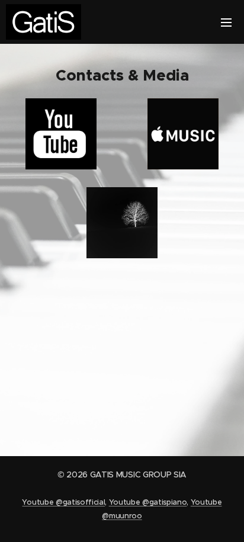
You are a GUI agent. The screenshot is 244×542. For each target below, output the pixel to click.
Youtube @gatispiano (148, 502)
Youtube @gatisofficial (63, 502)
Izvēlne (226, 22)
